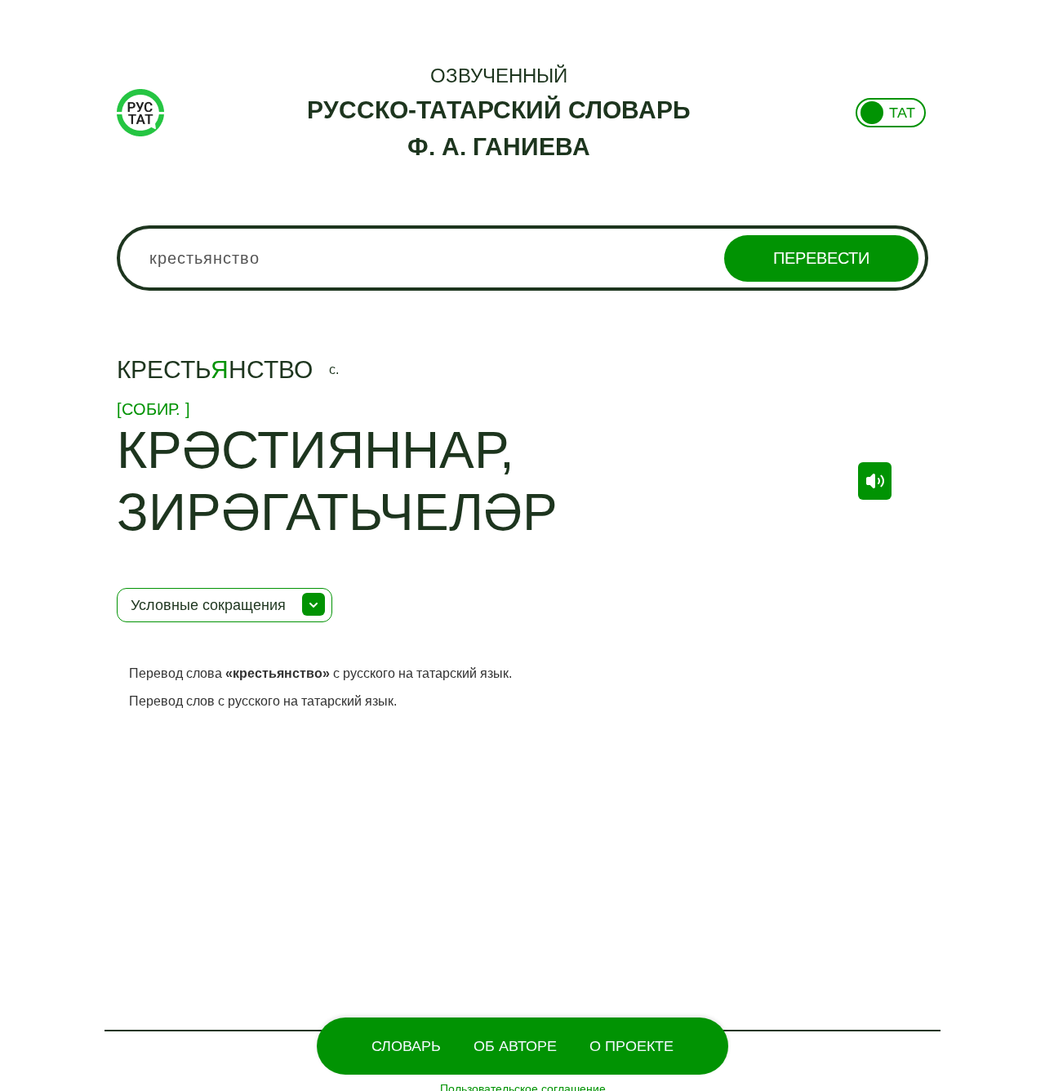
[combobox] (522, 258)
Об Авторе (515, 1046)
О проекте (631, 1046)
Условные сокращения (208, 605)
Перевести (821, 258)
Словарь (406, 1046)
